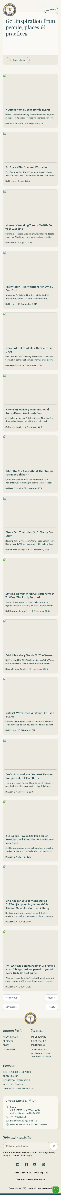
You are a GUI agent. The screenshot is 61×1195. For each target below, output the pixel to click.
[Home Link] (9, 9)
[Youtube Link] (34, 1164)
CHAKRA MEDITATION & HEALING (19, 1088)
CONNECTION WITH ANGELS (16, 1080)
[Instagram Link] (43, 1164)
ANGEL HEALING (39, 1049)
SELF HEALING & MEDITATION (17, 1072)
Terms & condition (22, 1172)
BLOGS (6, 1045)
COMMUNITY (9, 1049)
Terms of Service (20, 1155)
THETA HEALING (38, 1041)
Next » (51, 997)
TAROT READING (38, 1037)
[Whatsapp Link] (56, 1190)
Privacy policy (41, 1172)
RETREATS (8, 1041)
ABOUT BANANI (10, 1037)
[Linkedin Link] (17, 1164)
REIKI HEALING (38, 1045)
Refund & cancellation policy (31, 1179)
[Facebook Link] (26, 1164)
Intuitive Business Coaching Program (41, 1055)
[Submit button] (54, 1146)
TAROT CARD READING (13, 1084)
